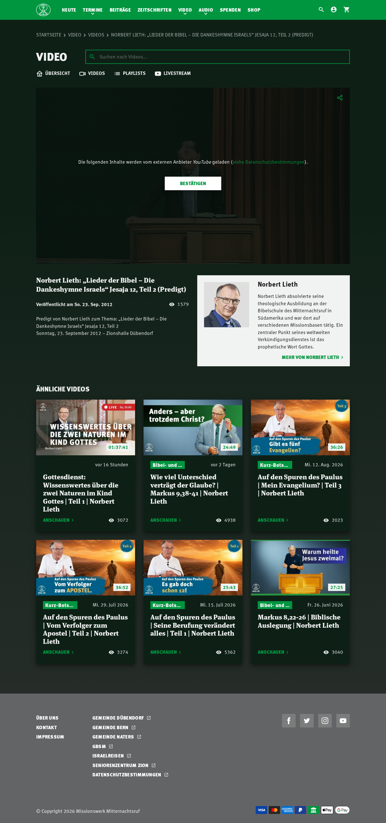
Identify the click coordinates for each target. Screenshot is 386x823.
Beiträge (120, 9)
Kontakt (46, 727)
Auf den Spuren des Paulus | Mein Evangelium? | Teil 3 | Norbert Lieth (300, 484)
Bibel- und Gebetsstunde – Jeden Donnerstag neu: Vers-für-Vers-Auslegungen (168, 465)
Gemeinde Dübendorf (118, 717)
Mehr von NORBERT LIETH (310, 357)
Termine (93, 9)
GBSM (99, 746)
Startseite (48, 34)
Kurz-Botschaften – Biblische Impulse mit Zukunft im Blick (275, 465)
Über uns (47, 717)
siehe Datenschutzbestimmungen (269, 161)
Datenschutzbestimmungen (127, 774)
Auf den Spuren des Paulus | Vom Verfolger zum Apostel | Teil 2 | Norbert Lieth (85, 629)
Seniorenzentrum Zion (121, 765)
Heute (69, 9)
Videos (96, 34)
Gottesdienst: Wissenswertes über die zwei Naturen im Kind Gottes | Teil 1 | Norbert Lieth (80, 492)
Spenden (230, 9)
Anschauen (56, 519)
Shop (254, 9)
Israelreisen (108, 755)
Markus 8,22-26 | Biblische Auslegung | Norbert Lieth (299, 621)
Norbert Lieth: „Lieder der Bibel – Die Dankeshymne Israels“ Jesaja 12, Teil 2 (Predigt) (212, 34)
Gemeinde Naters (113, 736)
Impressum (50, 736)
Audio (206, 9)
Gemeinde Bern (111, 727)
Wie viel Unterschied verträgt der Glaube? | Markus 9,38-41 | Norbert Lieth (189, 488)
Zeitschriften (155, 9)
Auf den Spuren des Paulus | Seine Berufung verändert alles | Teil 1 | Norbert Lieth (192, 625)
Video (185, 9)
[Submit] (92, 56)
